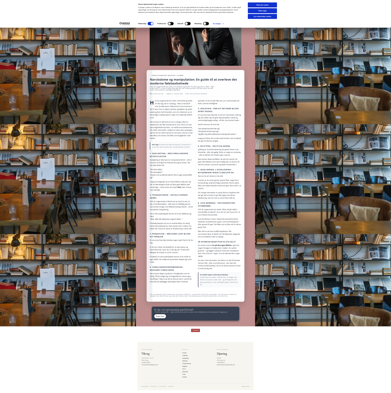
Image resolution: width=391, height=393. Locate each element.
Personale (185, 372)
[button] (195, 330)
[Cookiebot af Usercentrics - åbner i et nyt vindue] (125, 23)
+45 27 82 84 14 (221, 362)
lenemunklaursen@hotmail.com (226, 365)
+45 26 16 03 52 (146, 362)
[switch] (171, 23)
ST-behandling (186, 363)
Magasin (184, 366)
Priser (184, 374)
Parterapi (185, 361)
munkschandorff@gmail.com (150, 365)
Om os (184, 369)
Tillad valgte (262, 11)
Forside (184, 353)
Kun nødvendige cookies (262, 16)
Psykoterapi (185, 358)
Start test (160, 316)
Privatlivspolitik (162, 386)
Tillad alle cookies (262, 5)
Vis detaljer (217, 24)
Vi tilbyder (185, 355)
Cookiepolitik (171, 386)
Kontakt (184, 377)
